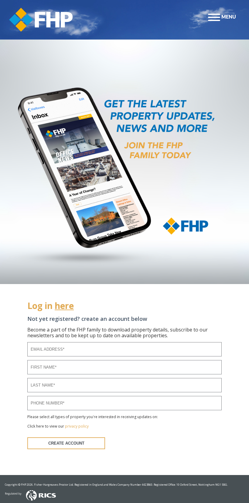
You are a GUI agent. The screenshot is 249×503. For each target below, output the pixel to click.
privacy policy (77, 426)
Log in (50, 305)
